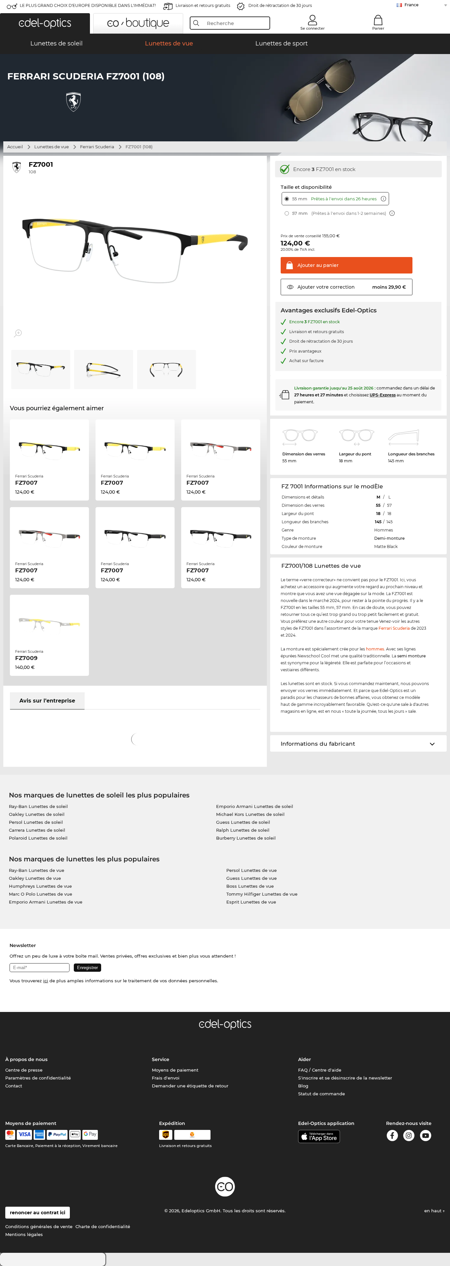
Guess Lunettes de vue (251, 878)
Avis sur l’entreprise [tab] (47, 701)
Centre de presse (23, 1070)
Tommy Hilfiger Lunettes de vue (261, 894)
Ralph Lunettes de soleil (242, 830)
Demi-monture (389, 538)
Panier (378, 28)
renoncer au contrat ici (37, 1213)
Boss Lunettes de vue (250, 886)
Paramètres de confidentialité (38, 1077)
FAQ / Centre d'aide (319, 1070)
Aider (304, 1059)
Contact (13, 1085)
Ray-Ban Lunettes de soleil (38, 806)
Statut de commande (321, 1093)
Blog (303, 1085)
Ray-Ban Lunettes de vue (36, 870)
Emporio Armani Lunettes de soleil (254, 806)
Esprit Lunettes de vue (251, 902)
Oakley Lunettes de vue (35, 878)
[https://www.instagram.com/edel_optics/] (408, 1136)
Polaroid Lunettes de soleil (38, 838)
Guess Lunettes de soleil (243, 822)
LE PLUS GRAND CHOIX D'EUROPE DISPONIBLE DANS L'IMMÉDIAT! (88, 5)
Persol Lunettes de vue (251, 870)
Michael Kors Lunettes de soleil (250, 814)
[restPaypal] (57, 1135)
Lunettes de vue (51, 146)
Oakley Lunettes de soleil (37, 814)
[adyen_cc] (10, 1135)
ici (45, 980)
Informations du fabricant (318, 743)
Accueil (15, 146)
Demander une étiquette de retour (190, 1085)
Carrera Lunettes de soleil (37, 830)
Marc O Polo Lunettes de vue (40, 894)
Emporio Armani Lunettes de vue (45, 902)
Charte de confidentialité (102, 1226)
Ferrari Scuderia (97, 146)
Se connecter (312, 28)
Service (160, 1059)
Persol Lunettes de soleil (36, 822)
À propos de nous (26, 1059)
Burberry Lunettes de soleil (246, 838)
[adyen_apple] (75, 1135)
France (411, 4)
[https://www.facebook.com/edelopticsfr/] (392, 1136)
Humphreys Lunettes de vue (40, 886)
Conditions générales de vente (38, 1226)
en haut (433, 1210)
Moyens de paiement (175, 1070)
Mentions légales (24, 1234)
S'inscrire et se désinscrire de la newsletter (345, 1077)
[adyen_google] (90, 1135)
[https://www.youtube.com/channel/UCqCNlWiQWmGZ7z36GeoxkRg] (425, 1136)
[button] (45, 23)
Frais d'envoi (166, 1077)
